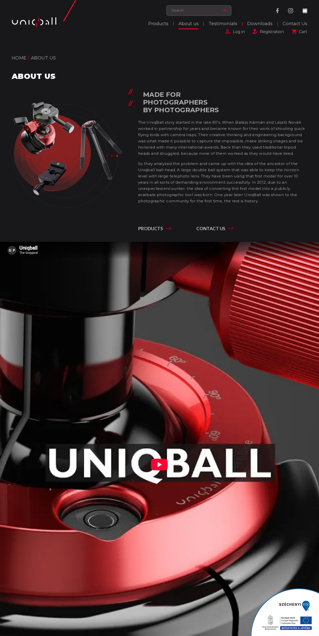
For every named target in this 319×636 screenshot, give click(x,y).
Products (158, 23)
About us (188, 23)
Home (19, 58)
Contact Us (295, 23)
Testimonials (223, 23)
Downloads (260, 23)
